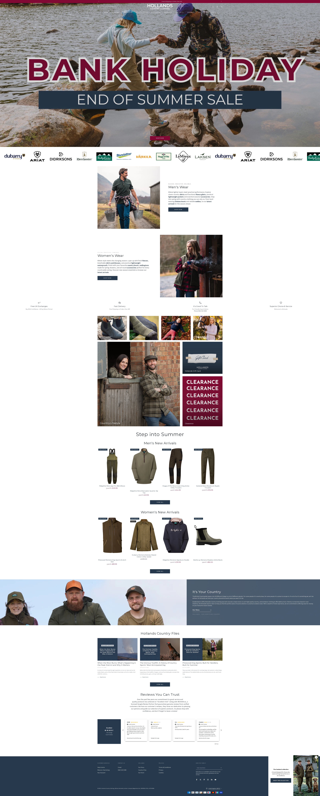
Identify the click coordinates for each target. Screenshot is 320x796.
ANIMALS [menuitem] (168, 12)
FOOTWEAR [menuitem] (127, 12)
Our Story (141, 767)
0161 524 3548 (122, 770)
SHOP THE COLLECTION (280, 780)
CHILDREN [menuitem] (156, 12)
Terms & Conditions (165, 767)
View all (160, 502)
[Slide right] (221, 1)
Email (120, 767)
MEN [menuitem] (106, 12)
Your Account (101, 773)
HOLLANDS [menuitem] (211, 12)
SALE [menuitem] (200, 12)
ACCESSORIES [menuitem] (142, 12)
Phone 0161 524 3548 (200, 311)
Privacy (161, 770)
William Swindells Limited (121, 788)
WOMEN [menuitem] (115, 12)
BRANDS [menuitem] (191, 12)
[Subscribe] (221, 768)
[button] (213, 7)
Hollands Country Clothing (107, 788)
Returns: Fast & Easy (104, 770)
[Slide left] (99, 1)
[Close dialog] (316, 757)
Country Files (142, 770)
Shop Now (160, 138)
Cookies (161, 773)
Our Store (141, 773)
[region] (172, 730)
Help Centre (101, 767)
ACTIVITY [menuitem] (180, 12)
